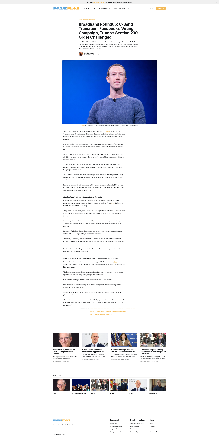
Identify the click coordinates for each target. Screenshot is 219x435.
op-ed (113, 203)
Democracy (108, 309)
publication (106, 131)
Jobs (151, 429)
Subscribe (161, 8)
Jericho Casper (89, 53)
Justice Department (87, 20)
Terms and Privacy (155, 432)
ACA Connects (130, 309)
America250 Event (105, 8)
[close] (217, 2)
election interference (97, 314)
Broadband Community (137, 423)
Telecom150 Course (119, 8)
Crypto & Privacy (115, 429)
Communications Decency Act (115, 311)
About (94, 8)
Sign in (152, 8)
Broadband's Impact (116, 426)
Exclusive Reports (135, 432)
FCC (114, 309)
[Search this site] (146, 8)
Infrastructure (114, 423)
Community (86, 8)
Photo (83, 125)
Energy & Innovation (116, 432)
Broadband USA (134, 429)
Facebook (109, 314)
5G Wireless (120, 309)
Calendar (152, 426)
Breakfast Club (134, 426)
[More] (128, 8)
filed (115, 262)
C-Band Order (100, 311)
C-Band (92, 311)
